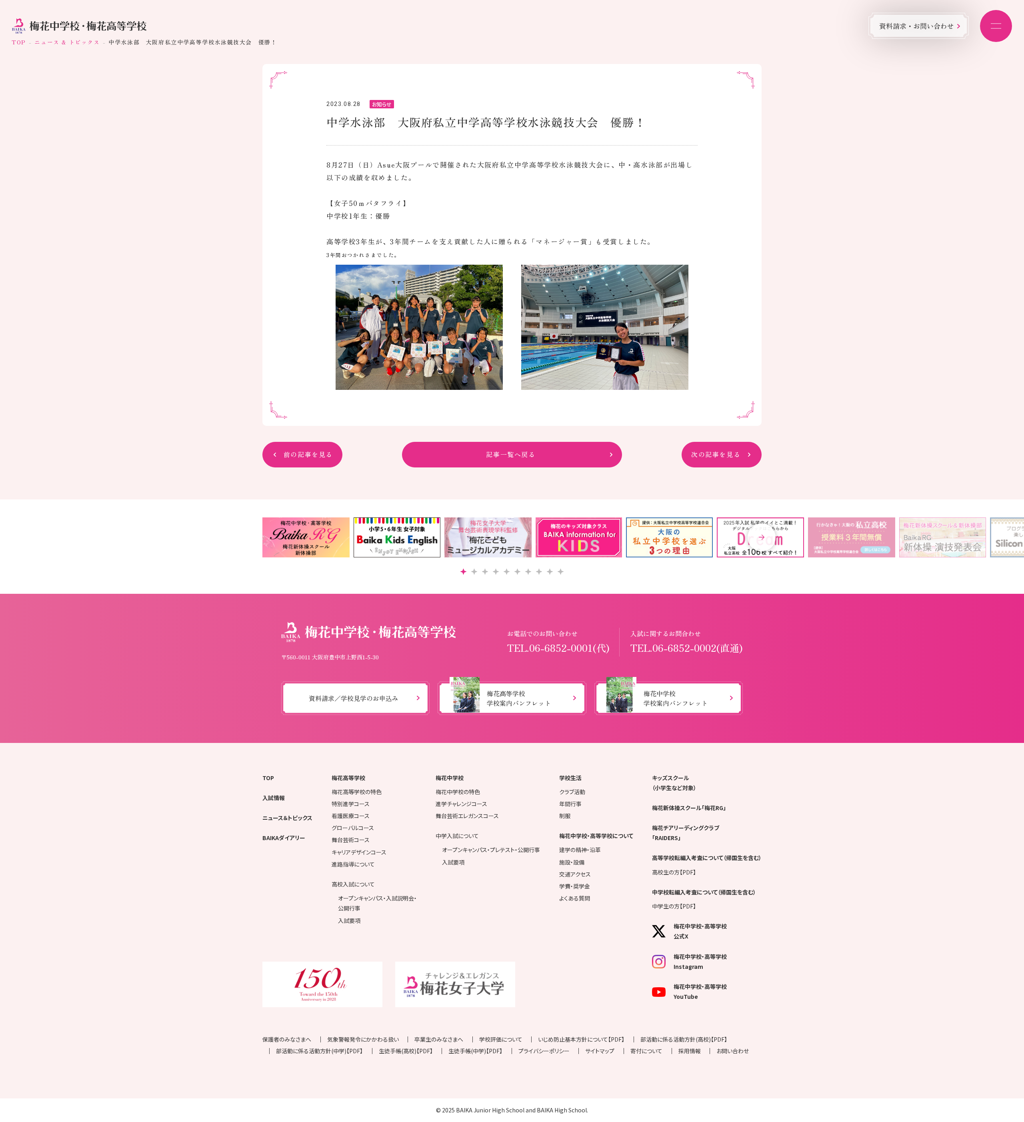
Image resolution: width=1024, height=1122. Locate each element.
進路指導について (353, 864)
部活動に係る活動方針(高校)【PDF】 (683, 1039)
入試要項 (349, 920)
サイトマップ (599, 1051)
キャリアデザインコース (359, 852)
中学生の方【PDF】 (674, 906)
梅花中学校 (450, 778)
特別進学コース (351, 804)
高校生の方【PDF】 (674, 872)
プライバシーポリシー (544, 1051)
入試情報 (273, 798)
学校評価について (500, 1039)
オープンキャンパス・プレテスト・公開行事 (491, 850)
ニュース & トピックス (67, 42)
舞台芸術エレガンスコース (467, 816)
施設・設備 (571, 862)
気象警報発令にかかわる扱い (363, 1039)
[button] (762, 537)
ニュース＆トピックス (287, 818)
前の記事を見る (308, 454)
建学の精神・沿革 (580, 850)
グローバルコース (353, 828)
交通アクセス (575, 874)
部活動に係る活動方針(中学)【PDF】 (319, 1051)
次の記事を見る (715, 454)
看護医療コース (351, 816)
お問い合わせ (732, 1051)
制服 (564, 816)
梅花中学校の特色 (458, 792)
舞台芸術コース (351, 840)
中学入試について (457, 836)
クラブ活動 (572, 792)
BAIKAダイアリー (283, 838)
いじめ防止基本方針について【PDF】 (581, 1039)
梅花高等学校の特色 (357, 792)
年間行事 (570, 804)
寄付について (646, 1051)
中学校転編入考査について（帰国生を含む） (704, 892)
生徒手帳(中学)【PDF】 (475, 1051)
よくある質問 (574, 898)
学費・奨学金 (574, 886)
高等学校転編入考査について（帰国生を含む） (707, 858)
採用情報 (689, 1051)
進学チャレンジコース (461, 804)
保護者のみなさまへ (286, 1039)
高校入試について (353, 884)
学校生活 (570, 778)
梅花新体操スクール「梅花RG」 (689, 808)
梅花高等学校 (348, 778)
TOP (19, 42)
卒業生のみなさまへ (438, 1039)
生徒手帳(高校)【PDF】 (406, 1051)
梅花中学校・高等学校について (596, 836)
